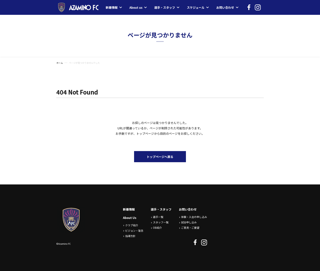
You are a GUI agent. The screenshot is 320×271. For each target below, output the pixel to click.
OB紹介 (157, 227)
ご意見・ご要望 (190, 227)
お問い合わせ (188, 209)
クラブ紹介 (131, 225)
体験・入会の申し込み (194, 217)
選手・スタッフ (161, 209)
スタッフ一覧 (161, 222)
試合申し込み (189, 222)
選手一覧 (158, 217)
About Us (129, 217)
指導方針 (130, 236)
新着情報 (129, 209)
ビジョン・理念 (134, 230)
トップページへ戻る (160, 156)
